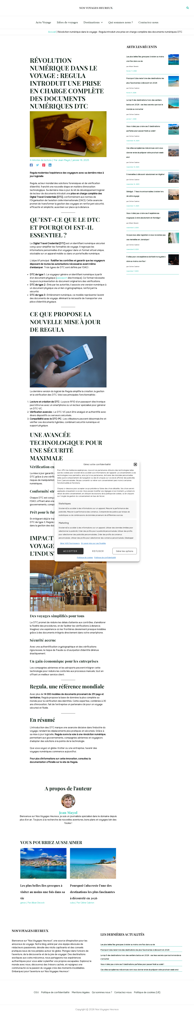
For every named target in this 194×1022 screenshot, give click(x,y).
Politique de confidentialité (105, 557)
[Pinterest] (43, 164)
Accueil (52, 31)
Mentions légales (81, 992)
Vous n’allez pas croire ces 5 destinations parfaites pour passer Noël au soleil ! (132, 964)
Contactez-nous (148, 22)
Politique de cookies (85, 557)
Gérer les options (124, 551)
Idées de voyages (67, 22)
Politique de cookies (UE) (147, 992)
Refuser (98, 551)
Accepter (70, 551)
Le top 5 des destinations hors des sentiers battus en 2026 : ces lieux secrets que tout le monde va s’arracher (144, 104)
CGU (36, 992)
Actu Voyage (43, 22)
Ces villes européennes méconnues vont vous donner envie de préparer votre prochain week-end (145, 152)
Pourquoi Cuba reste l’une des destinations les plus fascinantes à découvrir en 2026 (92, 892)
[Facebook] (31, 164)
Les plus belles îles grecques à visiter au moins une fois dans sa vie (42, 892)
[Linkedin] (50, 164)
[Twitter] (37, 164)
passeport (62, 277)
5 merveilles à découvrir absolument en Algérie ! (145, 174)
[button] (135, 464)
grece (23, 902)
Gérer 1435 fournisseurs (70, 543)
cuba (72, 902)
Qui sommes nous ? (120, 22)
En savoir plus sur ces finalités (93, 543)
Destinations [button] (92, 22)
